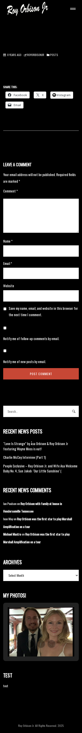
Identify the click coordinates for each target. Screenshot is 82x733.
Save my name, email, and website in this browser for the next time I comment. (43, 311)
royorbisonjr (35, 55)
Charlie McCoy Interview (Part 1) (24, 457)
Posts (54, 55)
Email (7, 263)
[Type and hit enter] (74, 411)
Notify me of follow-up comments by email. (31, 338)
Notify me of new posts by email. (24, 361)
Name (8, 240)
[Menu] (72, 9)
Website (8, 285)
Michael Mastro (12, 534)
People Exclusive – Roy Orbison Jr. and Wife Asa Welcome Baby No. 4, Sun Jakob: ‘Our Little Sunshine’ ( (40, 468)
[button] (30, 644)
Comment (10, 190)
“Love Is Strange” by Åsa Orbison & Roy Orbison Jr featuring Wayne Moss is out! (35, 446)
